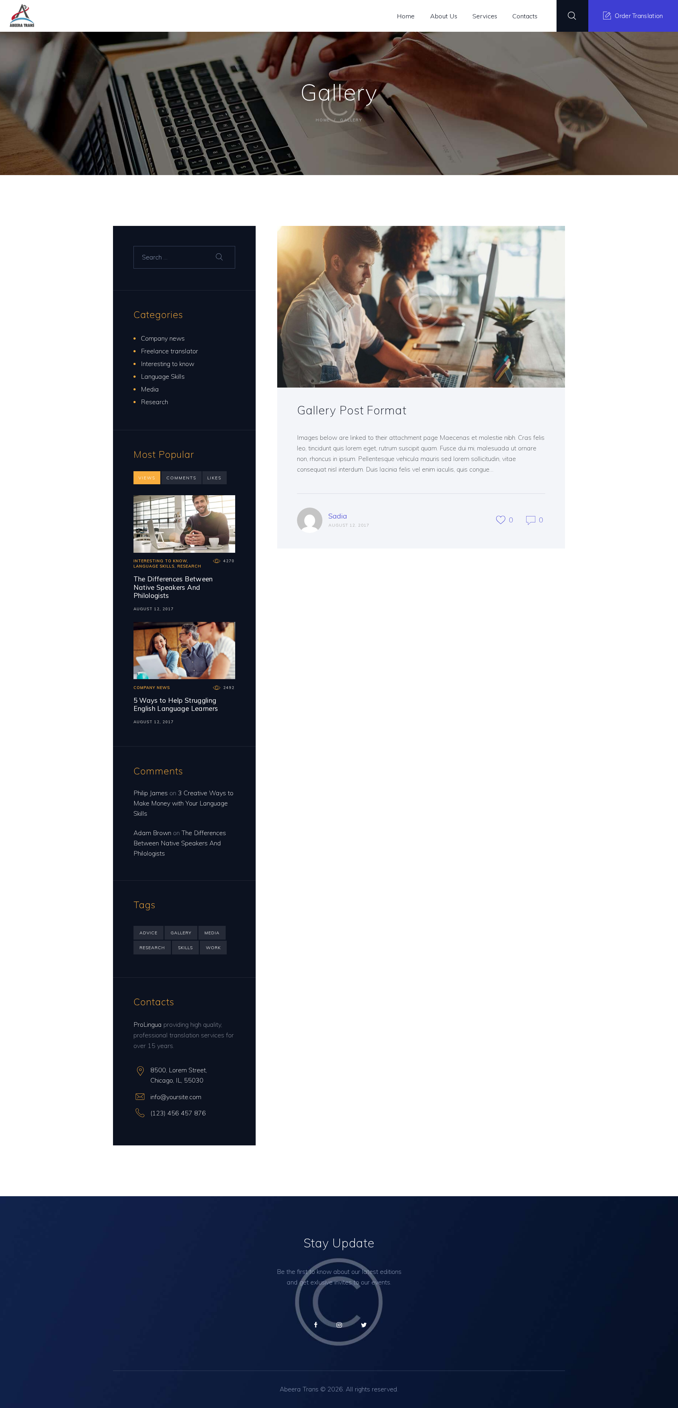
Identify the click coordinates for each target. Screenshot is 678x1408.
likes (214, 477)
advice (148, 932)
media (212, 932)
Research (154, 402)
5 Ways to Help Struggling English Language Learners (175, 704)
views (146, 477)
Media (150, 389)
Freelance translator (169, 351)
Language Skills (163, 376)
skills (185, 947)
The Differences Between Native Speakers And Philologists (173, 587)
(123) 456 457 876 (178, 1113)
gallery (181, 932)
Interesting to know (167, 364)
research (152, 947)
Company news (163, 338)
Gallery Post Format (351, 410)
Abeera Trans (299, 1389)
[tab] (147, 478)
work (213, 947)
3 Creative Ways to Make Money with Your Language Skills (183, 803)
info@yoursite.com (175, 1097)
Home (323, 120)
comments (181, 477)
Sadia (337, 515)
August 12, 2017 (153, 608)
